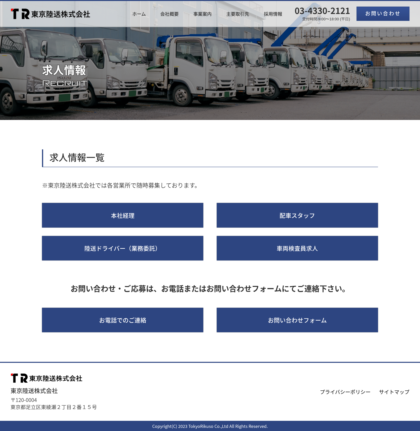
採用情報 (273, 13)
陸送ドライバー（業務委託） (122, 248)
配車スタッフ (297, 215)
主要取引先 (237, 13)
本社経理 (123, 215)
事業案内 (202, 13)
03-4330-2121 (322, 14)
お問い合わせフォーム (297, 320)
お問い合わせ (383, 13)
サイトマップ (394, 391)
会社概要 (169, 13)
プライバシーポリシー (345, 391)
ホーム (139, 13)
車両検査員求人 (297, 248)
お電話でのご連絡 (122, 320)
